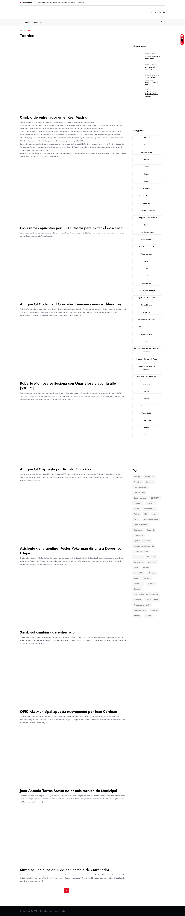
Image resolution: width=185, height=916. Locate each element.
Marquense (152, 562)
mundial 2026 (138, 573)
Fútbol (136, 519)
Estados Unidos (149, 509)
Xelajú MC (154, 610)
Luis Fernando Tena (141, 551)
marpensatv (151, 557)
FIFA (145, 514)
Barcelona (149, 482)
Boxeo (147, 89)
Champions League (140, 487)
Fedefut (136, 514)
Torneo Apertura (152, 600)
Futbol (155, 514)
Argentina (137, 482)
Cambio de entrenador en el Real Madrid (54, 117)
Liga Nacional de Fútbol (142, 541)
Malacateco (138, 557)
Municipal (151, 573)
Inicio (27, 22)
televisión (137, 600)
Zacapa (148, 616)
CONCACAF (155, 498)
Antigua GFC (149, 476)
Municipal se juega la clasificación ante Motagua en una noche (60, 3)
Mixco (136, 567)
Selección (137, 589)
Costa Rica (137, 503)
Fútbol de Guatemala (150, 519)
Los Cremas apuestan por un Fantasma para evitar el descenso (71, 228)
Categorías (38, 22)
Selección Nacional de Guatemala (146, 594)
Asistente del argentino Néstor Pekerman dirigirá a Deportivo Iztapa (70, 551)
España (136, 509)
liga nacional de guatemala (144, 546)
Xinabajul (137, 616)
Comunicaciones (140, 498)
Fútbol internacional (152, 75)
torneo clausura (140, 610)
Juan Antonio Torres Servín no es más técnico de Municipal (68, 790)
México (136, 578)
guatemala (151, 530)
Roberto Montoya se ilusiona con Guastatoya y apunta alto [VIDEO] (68, 386)
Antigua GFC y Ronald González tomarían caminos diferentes (70, 304)
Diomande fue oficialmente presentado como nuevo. (151, 81)
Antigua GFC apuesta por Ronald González (55, 469)
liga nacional (139, 535)
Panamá (147, 578)
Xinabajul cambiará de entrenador (48, 632)
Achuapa (137, 476)
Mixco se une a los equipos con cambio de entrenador (64, 870)
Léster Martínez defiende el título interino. (151, 94)
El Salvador (151, 503)
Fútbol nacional (150, 53)
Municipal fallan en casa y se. (152, 68)
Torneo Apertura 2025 (141, 605)
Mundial (146, 567)
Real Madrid (138, 583)
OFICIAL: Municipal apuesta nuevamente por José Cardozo (68, 711)
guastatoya (138, 530)
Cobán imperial (139, 493)
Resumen (151, 583)
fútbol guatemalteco (141, 525)
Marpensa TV (138, 562)
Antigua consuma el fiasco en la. (152, 57)
